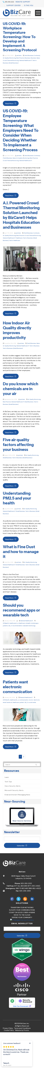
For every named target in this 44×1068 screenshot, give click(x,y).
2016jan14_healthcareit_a (10, 623)
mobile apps (34, 623)
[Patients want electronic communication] (22, 714)
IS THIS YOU (28, 5)
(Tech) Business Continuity (32, 55)
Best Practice (20, 58)
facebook (9, 702)
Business (27, 58)
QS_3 (10, 626)
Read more (9, 103)
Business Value (35, 58)
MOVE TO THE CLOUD (22, 915)
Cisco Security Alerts (12, 786)
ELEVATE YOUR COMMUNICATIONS (22, 910)
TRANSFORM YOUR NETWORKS (22, 907)
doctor (31, 700)
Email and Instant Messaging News (17, 795)
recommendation (17, 626)
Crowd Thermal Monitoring (11, 60)
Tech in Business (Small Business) (13, 348)
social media (32, 702)
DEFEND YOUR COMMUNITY (22, 917)
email (4, 702)
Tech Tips (8, 782)
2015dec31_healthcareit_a (11, 700)
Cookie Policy (9, 1030)
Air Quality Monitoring (9, 58)
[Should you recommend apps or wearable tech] (22, 638)
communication (23, 700)
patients (5, 626)
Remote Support (23, 2)
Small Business (29, 402)
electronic (37, 700)
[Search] (37, 764)
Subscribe (20, 846)
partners (19, 55)
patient (22, 702)
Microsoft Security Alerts (14, 790)
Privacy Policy (8, 1028)
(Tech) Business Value (9, 158)
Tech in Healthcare (14, 240)
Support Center (13, 5)
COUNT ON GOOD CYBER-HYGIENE (22, 912)
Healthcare (19, 238)
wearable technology (29, 626)
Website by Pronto (22, 1030)
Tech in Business (34, 346)
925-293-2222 (9, 2)
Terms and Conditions (22, 1028)
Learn (7, 777)
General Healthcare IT (25, 60)
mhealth (28, 623)
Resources (11, 770)
